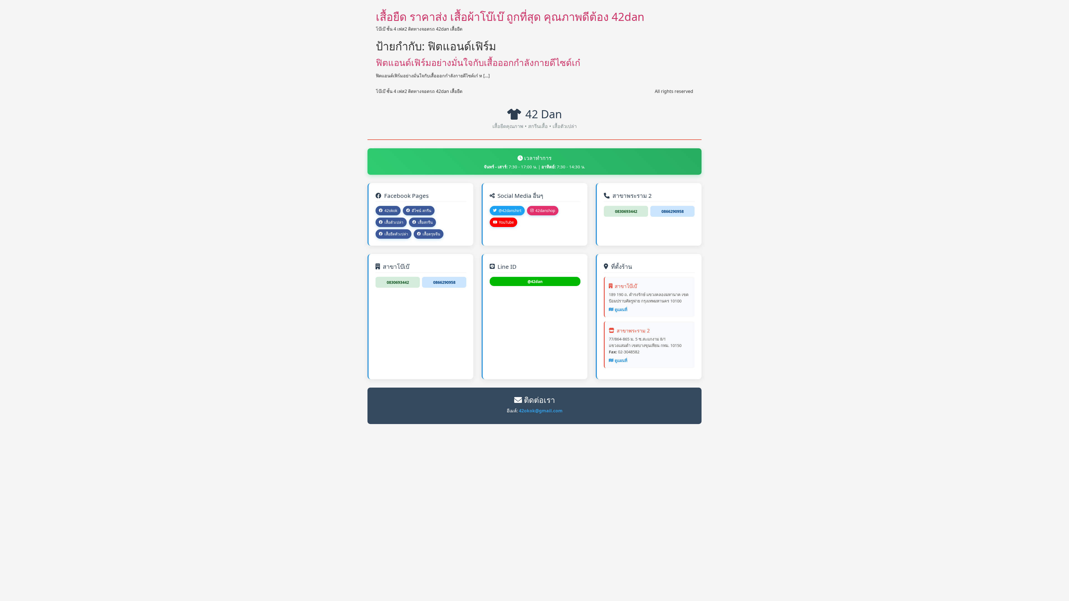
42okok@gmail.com (541, 411)
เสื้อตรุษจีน (431, 234)
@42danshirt (510, 210)
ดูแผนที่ (621, 309)
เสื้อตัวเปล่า (393, 222)
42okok (390, 210)
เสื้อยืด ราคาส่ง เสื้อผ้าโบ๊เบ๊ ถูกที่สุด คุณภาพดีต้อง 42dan (510, 16)
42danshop (545, 210)
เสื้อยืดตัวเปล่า (396, 234)
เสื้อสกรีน (425, 222)
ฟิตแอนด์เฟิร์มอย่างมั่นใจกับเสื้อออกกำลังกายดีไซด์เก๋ (478, 62)
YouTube (506, 222)
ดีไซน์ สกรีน (421, 210)
